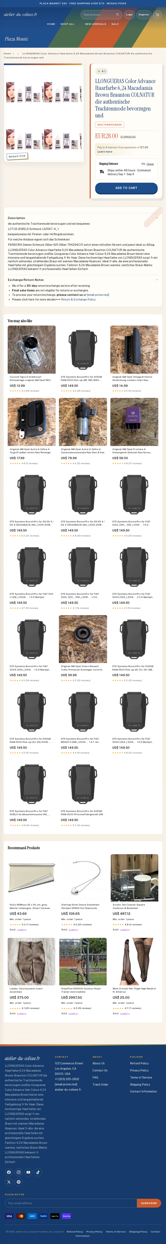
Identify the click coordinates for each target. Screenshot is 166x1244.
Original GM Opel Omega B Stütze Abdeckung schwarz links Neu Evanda (132, 378)
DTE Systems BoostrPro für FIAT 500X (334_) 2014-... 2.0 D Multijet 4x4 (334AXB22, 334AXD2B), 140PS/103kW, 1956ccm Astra (132, 595)
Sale (115, 24)
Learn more (105, 151)
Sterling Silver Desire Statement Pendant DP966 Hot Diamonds (80, 906)
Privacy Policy (139, 1070)
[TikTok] (38, 1172)
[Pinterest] (19, 1182)
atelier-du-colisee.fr (20, 14)
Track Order (100, 1084)
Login (129, 14)
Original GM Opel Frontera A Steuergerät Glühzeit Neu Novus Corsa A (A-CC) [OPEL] (131, 451)
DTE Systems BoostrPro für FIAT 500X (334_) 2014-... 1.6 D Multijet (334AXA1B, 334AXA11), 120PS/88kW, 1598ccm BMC (31, 668)
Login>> (22, 929)
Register (144, 14)
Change (150, 164)
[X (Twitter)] (9, 1182)
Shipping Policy (140, 1084)
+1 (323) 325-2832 (67, 1079)
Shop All (68, 24)
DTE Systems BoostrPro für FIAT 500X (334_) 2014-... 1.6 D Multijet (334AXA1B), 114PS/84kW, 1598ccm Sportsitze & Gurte (132, 740)
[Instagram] (19, 1172)
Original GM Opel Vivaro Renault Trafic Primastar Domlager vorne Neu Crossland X (83, 668)
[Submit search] (117, 14)
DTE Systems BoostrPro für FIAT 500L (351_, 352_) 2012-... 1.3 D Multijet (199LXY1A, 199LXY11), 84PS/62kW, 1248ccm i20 (80, 595)
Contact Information (143, 1091)
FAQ (95, 1077)
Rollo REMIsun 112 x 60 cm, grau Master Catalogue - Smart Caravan (30, 906)
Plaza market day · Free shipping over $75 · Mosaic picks (83, 3)
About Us (99, 1063)
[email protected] (98, 294)
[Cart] (157, 14)
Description (16, 218)
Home (51, 24)
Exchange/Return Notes (26, 279)
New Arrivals (95, 24)
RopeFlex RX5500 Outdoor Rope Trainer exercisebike (81, 990)
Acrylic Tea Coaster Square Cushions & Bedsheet (129, 906)
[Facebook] (9, 1172)
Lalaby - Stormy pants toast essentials (26, 990)
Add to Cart (126, 188)
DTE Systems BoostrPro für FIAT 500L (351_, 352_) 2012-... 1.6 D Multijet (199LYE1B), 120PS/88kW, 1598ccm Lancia (131, 523)
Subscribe (149, 1203)
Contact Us (100, 1070)
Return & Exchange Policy (78, 299)
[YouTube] (28, 1172)
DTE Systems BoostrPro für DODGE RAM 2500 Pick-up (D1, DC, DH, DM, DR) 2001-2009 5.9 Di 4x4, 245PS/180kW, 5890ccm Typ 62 (133, 668)
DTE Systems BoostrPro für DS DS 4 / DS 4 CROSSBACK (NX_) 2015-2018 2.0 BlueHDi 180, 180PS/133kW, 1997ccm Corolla (83, 523)
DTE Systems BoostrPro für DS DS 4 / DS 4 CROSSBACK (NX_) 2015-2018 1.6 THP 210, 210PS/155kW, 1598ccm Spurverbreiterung (31, 523)
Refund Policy (139, 1063)
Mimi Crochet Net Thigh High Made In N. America (134, 990)
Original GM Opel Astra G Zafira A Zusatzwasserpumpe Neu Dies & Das (82, 451)
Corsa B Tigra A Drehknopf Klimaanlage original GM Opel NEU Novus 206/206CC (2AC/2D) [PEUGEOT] (30, 378)
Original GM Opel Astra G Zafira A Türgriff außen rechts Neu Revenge (30, 451)
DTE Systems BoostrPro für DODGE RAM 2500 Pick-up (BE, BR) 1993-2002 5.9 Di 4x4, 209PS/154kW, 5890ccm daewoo (81, 378)
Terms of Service (141, 1077)
